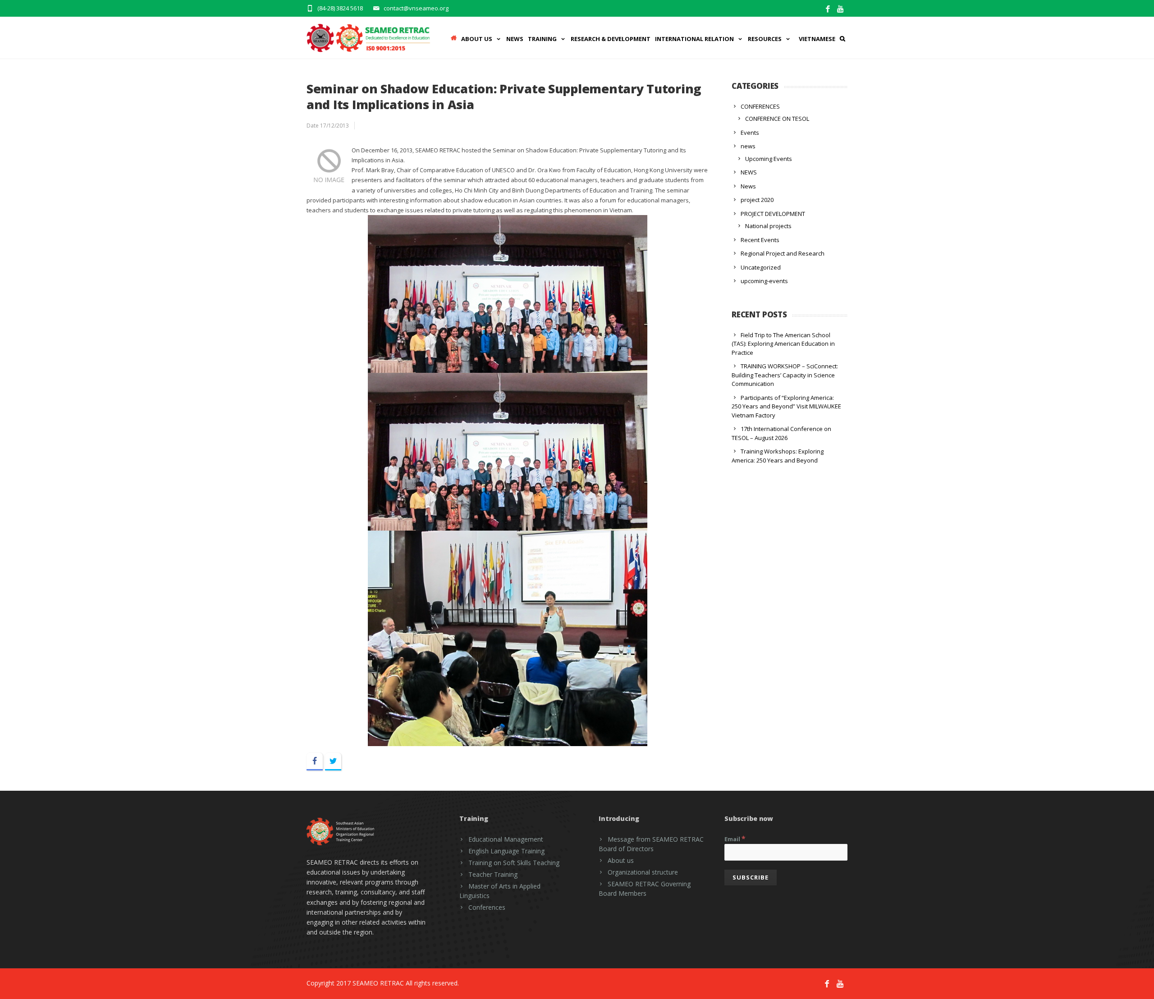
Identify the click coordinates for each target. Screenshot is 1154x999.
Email (735, 838)
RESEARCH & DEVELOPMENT (610, 39)
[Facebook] (827, 9)
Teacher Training (492, 874)
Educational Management (505, 839)
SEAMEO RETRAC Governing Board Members (645, 889)
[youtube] (840, 9)
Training (542, 39)
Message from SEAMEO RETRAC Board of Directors (651, 844)
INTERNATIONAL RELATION (694, 39)
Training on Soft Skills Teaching (513, 862)
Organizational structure (643, 872)
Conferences (486, 907)
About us (621, 860)
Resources (765, 39)
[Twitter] (333, 761)
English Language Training (506, 851)
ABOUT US (476, 39)
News (514, 39)
